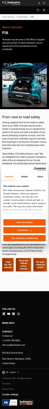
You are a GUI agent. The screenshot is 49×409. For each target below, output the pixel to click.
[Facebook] (13, 314)
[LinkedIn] (3, 314)
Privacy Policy (8, 389)
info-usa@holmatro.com (13, 345)
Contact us (7, 336)
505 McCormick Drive (12, 353)
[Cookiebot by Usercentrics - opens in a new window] (34, 169)
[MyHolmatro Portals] (39, 3)
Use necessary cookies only (24, 238)
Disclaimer (6, 384)
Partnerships (23, 17)
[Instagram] (18, 314)
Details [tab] (24, 176)
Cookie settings (10, 394)
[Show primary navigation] (44, 10)
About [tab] (40, 176)
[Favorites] (44, 3)
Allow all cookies (24, 222)
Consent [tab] (9, 176)
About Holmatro (8, 17)
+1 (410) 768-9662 (11, 340)
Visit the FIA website (8, 265)
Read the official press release (23, 265)
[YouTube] (8, 314)
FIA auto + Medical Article (40, 265)
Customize (23, 230)
